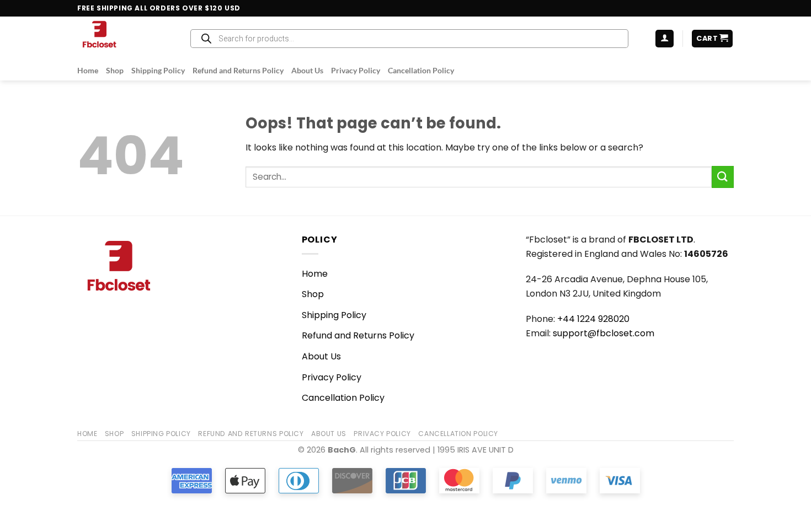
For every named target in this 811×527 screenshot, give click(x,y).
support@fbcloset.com (603, 333)
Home (87, 70)
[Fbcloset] (122, 39)
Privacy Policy (355, 70)
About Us (307, 70)
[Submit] (723, 176)
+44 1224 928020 (593, 319)
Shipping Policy (158, 70)
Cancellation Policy (421, 70)
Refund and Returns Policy (238, 70)
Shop (115, 70)
